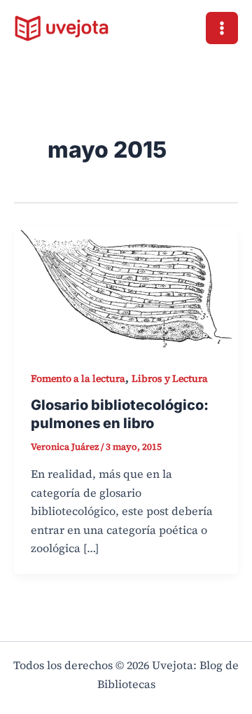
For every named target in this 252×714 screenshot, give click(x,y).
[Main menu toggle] (222, 28)
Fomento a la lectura (78, 378)
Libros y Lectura (170, 378)
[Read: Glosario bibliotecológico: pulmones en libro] (126, 287)
